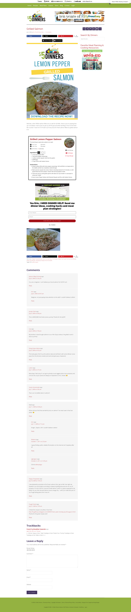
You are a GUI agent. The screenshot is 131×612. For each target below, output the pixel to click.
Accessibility (78, 602)
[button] (120, 1)
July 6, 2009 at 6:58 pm (35, 313)
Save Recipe (70, 156)
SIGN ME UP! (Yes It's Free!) (52, 220)
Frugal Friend (32, 504)
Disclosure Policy (46, 602)
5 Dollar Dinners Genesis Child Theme (60, 607)
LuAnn (31, 368)
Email (29, 577)
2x (41, 152)
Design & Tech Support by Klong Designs (90, 602)
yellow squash (35, 262)
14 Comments (48, 32)
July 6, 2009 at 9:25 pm (35, 350)
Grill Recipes (38, 260)
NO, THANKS (52, 224)
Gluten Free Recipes (31, 260)
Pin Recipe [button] (70, 153)
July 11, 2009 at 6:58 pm (35, 407)
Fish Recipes (55, 259)
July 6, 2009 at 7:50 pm (35, 331)
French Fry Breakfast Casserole (36, 529)
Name (29, 570)
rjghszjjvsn (34, 459)
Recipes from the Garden (46, 260)
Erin (32, 291)
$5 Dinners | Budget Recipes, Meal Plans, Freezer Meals (37, 16)
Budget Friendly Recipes (37, 259)
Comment (30, 554)
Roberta (33, 439)
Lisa (30, 329)
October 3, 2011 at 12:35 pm (39, 461)
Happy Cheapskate (34, 479)
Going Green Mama (34, 348)
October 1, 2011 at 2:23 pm (39, 441)
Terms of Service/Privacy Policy (68, 602)
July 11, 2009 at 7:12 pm (37, 424)
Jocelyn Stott (32, 311)
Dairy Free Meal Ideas (47, 259)
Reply (30, 285)
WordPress (81, 607)
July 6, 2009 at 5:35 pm (35, 278)
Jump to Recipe (48, 40)
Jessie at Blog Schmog (35, 276)
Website (29, 584)
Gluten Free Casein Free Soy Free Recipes (67, 259)
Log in (86, 607)
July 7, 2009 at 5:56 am (35, 389)
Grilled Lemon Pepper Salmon (45, 139)
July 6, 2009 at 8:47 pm (37, 293)
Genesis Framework (74, 607)
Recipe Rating (30, 548)
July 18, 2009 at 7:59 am (35, 481)
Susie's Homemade (34, 387)
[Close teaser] (110, 3)
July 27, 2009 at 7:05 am (35, 506)
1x (38, 152)
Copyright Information (56, 602)
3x (43, 152)
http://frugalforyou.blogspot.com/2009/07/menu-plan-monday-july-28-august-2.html (52, 512)
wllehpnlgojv (38, 464)
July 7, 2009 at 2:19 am (35, 370)
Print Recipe (58, 40)
